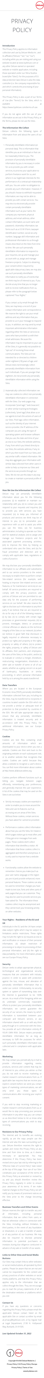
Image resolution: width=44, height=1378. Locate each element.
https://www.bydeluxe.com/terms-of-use (19, 107)
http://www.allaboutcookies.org (18, 770)
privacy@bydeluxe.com (15, 1320)
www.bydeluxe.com (27, 62)
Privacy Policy (12, 1364)
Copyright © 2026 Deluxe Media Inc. (21, 1361)
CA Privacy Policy (24, 1364)
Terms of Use (28, 1367)
